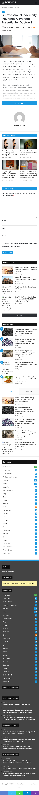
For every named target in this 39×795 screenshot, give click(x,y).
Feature (5, 500)
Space (5, 527)
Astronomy (7, 530)
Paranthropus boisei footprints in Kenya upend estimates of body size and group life (26, 331)
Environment (7, 510)
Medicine (6, 487)
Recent (9, 391)
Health (17, 8)
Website (4, 236)
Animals (5, 520)
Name (4, 220)
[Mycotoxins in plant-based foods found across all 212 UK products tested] (7, 380)
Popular (29, 391)
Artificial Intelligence (10, 477)
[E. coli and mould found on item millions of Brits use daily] (28, 144)
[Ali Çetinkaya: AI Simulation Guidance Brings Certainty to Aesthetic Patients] (10, 165)
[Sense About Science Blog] (9, 2)
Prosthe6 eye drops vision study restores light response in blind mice (26, 364)
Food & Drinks (7, 550)
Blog (4, 493)
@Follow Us (7, 577)
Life (4, 517)
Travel (5, 540)
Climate (5, 513)
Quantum (6, 537)
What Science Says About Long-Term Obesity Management (9, 153)
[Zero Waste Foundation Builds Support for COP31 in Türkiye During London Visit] (7, 303)
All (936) (19, 315)
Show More (19, 103)
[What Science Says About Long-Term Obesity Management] (10, 144)
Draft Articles (7, 473)
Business (6, 503)
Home (5, 8)
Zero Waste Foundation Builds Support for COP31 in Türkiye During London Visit (25, 299)
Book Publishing (8, 547)
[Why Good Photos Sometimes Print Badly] (7, 290)
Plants (5, 523)
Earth (4, 507)
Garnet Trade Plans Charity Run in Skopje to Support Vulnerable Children (26, 269)
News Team (7, 27)
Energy (5, 497)
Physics (5, 533)
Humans (11, 8)
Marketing (6, 543)
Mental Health (7, 490)
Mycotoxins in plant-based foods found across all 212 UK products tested (25, 379)
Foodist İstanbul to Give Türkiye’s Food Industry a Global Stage (26, 279)
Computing (7, 470)
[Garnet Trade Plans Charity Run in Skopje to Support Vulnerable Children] (7, 270)
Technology (7, 467)
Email (4, 228)
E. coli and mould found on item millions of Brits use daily (28, 153)
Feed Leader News (8, 571)
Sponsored (6, 553)
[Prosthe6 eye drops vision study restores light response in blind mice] (7, 368)
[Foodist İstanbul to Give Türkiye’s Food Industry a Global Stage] (7, 280)
